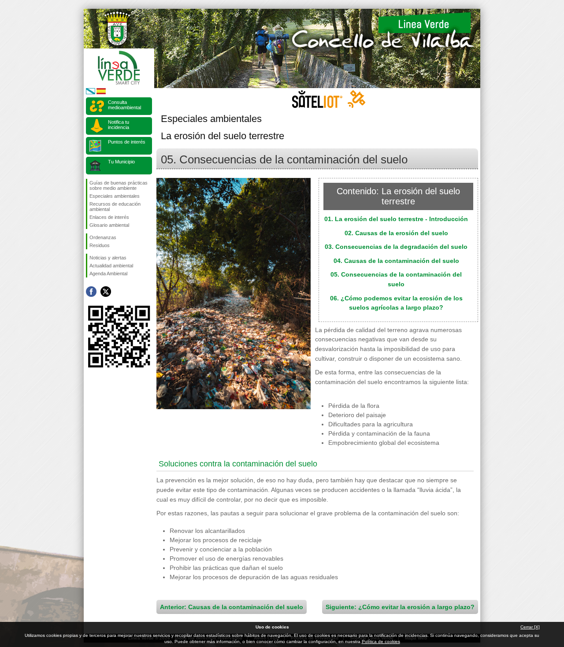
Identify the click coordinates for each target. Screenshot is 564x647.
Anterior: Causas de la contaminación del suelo (231, 606)
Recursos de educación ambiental (115, 206)
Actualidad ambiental (111, 265)
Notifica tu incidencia (118, 124)
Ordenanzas (102, 237)
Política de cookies (381, 641)
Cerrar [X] (530, 627)
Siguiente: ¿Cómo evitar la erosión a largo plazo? (400, 606)
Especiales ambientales (114, 196)
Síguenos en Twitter (105, 291)
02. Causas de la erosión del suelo (396, 233)
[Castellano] (101, 92)
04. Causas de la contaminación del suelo (396, 260)
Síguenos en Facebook (91, 291)
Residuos (99, 245)
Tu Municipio (121, 161)
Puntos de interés (126, 141)
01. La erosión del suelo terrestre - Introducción (396, 218)
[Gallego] (90, 92)
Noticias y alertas (107, 257)
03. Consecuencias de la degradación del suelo (396, 246)
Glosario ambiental (109, 225)
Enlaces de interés (109, 217)
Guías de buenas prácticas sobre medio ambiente (118, 185)
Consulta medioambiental (124, 105)
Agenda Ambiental (108, 273)
